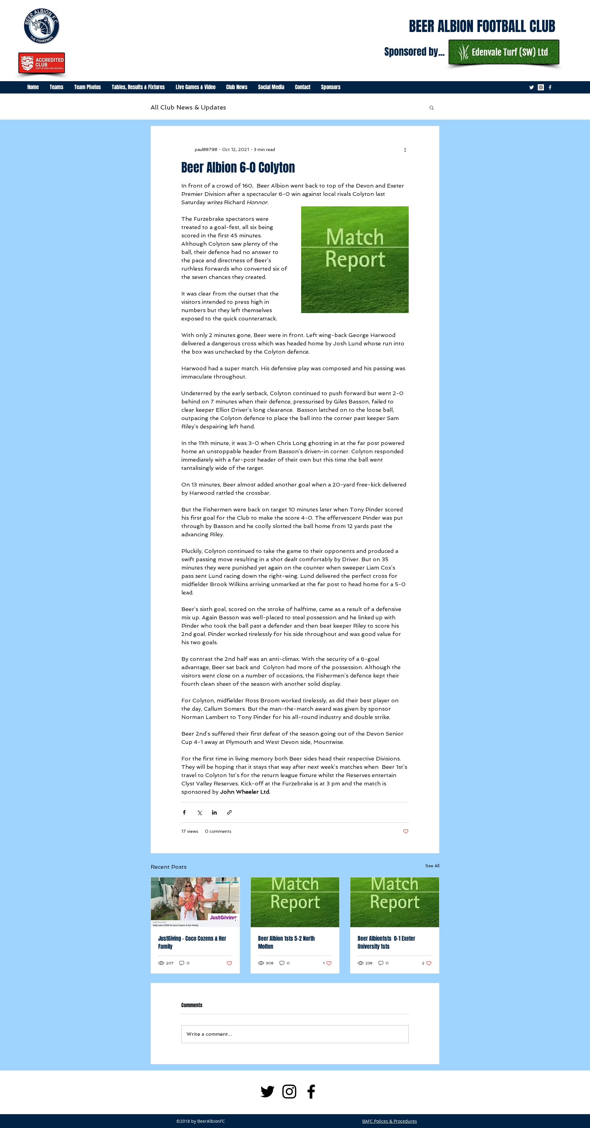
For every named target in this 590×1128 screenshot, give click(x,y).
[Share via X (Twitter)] (199, 812)
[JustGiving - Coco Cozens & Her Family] (195, 902)
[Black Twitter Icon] (267, 1091)
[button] (432, 107)
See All (432, 865)
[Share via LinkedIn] (214, 812)
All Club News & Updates (188, 107)
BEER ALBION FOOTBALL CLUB (482, 26)
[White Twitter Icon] (532, 87)
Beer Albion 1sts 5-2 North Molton (286, 943)
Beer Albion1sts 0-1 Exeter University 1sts (386, 943)
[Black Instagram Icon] (289, 1091)
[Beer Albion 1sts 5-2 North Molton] (295, 902)
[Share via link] (229, 812)
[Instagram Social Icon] (541, 87)
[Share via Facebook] (184, 812)
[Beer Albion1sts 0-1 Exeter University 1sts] (394, 902)
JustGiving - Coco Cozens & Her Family (192, 943)
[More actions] (405, 149)
